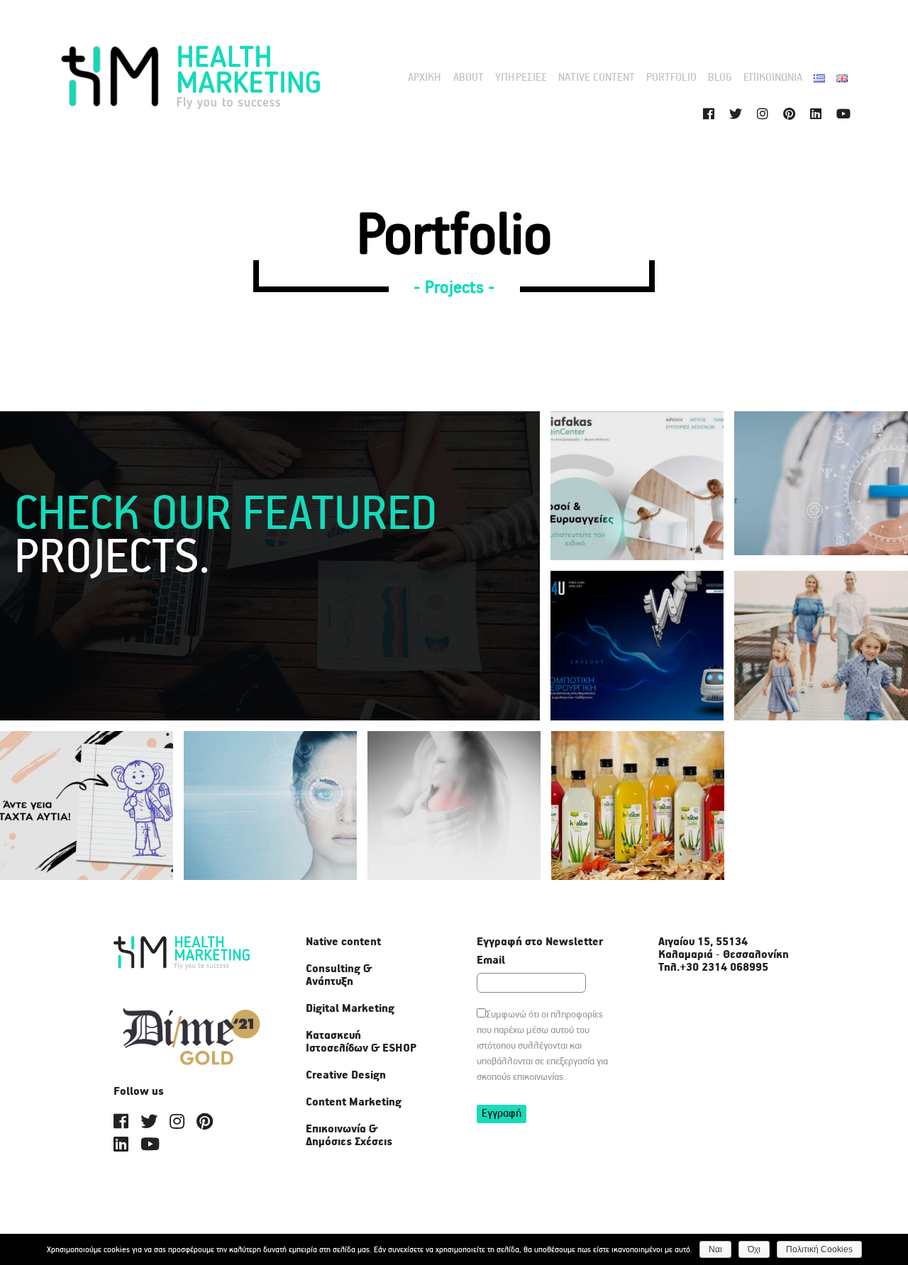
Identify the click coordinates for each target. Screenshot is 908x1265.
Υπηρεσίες (521, 78)
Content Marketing (354, 1102)
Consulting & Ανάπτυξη (339, 975)
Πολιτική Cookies (819, 1249)
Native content (596, 78)
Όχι (754, 1249)
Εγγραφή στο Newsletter (540, 942)
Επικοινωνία (772, 78)
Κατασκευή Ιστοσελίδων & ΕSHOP (361, 1042)
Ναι (715, 1249)
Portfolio (671, 78)
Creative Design (346, 1075)
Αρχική (425, 78)
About (468, 78)
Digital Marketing (350, 1009)
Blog (720, 78)
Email (491, 960)
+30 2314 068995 (724, 968)
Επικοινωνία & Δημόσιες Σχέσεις (349, 1136)
